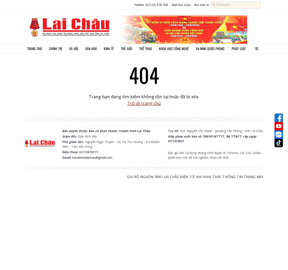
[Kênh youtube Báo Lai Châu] (279, 126)
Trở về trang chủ (144, 103)
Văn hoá (91, 48)
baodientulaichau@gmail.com (92, 157)
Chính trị (55, 48)
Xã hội (73, 48)
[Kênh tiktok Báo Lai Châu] (279, 143)
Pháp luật (239, 48)
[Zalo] (279, 134)
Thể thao (145, 48)
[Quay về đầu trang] (279, 259)
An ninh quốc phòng (210, 48)
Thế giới (126, 48)
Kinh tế (109, 48)
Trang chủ (34, 48)
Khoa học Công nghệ (174, 48)
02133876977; (88, 152)
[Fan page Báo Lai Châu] (279, 117)
